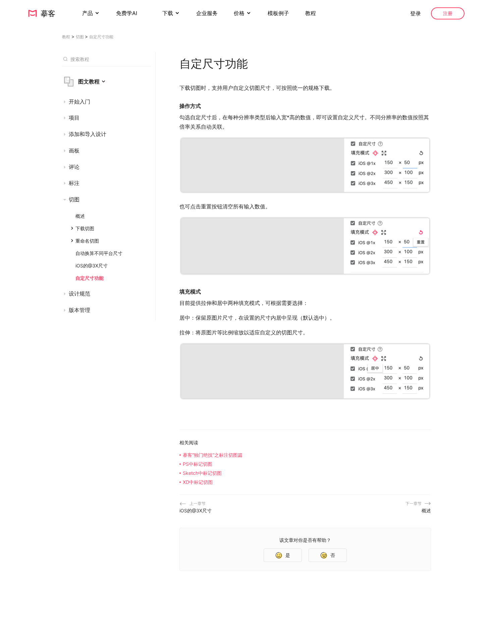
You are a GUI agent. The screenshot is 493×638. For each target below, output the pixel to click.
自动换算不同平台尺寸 (98, 253)
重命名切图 (87, 241)
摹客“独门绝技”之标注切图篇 (212, 455)
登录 (415, 13)
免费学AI (127, 13)
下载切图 (84, 228)
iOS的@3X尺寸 (91, 265)
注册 (447, 13)
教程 (310, 13)
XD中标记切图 (198, 482)
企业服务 (207, 13)
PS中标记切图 (197, 464)
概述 (80, 216)
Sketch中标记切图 (202, 473)
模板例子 (278, 13)
